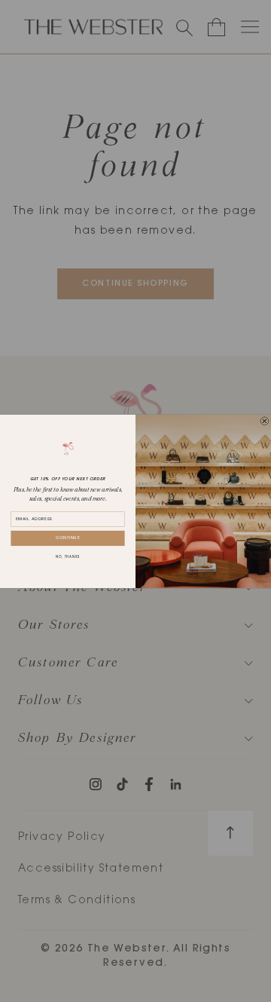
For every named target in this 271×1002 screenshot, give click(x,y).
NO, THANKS (67, 557)
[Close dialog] (264, 420)
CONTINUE (68, 538)
